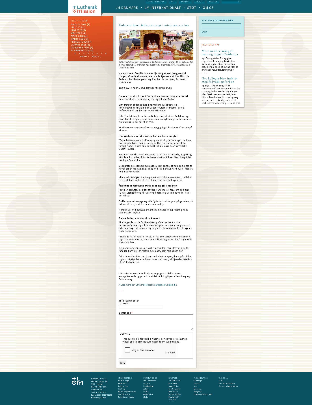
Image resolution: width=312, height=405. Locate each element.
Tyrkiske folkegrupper (203, 394)
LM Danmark (126, 7)
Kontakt (185, 2)
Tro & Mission (174, 381)
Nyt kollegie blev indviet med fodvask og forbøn (220, 80)
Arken (145, 389)
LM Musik (122, 383)
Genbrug (122, 389)
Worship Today (174, 394)
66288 (103, 398)
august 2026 (78, 24)
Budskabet (173, 383)
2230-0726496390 (104, 395)
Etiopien (197, 383)
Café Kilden (148, 394)
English (213, 2)
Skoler (146, 397)
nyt (172, 2)
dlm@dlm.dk (96, 389)
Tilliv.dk (172, 399)
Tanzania (198, 389)
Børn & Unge (123, 381)
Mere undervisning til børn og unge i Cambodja (220, 52)
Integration (123, 386)
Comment (126, 312)
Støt (191, 7)
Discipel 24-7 (173, 397)
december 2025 (80, 47)
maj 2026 (76, 33)
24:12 (221, 381)
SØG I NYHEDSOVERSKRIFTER (217, 20)
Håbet (145, 391)
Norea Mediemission (127, 391)
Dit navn (124, 303)
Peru (196, 386)
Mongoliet (198, 391)
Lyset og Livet (174, 389)
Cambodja (198, 381)
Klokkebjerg (148, 386)
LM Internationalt (163, 7)
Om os (208, 7)
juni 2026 (76, 30)
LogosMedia (173, 386)
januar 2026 (78, 44)
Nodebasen (173, 391)
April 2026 (77, 36)
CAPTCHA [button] (125, 334)
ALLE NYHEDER (79, 20)
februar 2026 (79, 41)
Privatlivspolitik (156, 2)
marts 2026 (78, 38)
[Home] (86, 9)
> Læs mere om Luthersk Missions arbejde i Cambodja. (148, 284)
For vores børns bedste (228, 386)
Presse (199, 2)
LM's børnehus (149, 381)
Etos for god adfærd (227, 383)
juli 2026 (76, 27)
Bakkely (146, 383)
